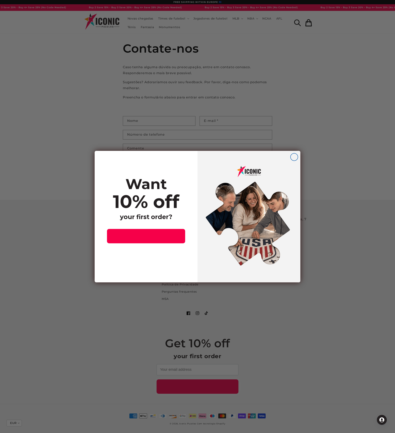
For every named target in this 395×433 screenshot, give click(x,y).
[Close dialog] (294, 157)
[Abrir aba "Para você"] (382, 420)
